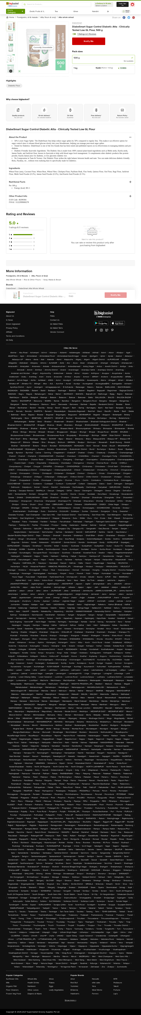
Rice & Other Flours (33, 280)
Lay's (115, 994)
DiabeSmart (77, 23)
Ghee (51, 979)
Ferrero (95, 994)
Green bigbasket (13, 324)
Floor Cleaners (12, 990)
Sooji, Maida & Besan (52, 280)
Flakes (52, 982)
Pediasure (117, 982)
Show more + (70, 1000)
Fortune (116, 990)
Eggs (51, 986)
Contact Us (54, 320)
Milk (7, 982)
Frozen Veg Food (13, 994)
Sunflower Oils (12, 979)
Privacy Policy (12, 328)
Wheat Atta (32, 979)
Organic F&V (11, 986)
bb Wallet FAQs (56, 324)
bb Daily (9, 340)
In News (9, 320)
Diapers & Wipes (35, 994)
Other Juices (33, 990)
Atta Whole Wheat (14, 280)
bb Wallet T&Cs (56, 328)
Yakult (115, 986)
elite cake (96, 982)
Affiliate (9, 332)
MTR (115, 979)
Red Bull (74, 982)
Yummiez (74, 986)
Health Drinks (33, 982)
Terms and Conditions (15, 336)
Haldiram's (74, 994)
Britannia (74, 990)
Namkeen (32, 986)
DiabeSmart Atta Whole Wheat (31, 288)
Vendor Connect (57, 332)
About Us (10, 316)
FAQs (52, 316)
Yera (94, 986)
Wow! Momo (97, 990)
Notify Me (88, 41)
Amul (72, 979)
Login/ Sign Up (122, 4)
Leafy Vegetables (56, 990)
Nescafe (95, 979)
